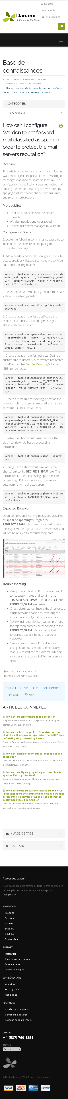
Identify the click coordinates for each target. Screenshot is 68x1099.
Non (31, 695)
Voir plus (8, 894)
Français (48, 3)
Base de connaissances (23, 79)
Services (9, 918)
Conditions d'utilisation (17, 1009)
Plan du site (11, 994)
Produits (42, 79)
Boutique (10, 933)
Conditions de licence (16, 1014)
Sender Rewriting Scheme (42, 364)
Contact (9, 923)
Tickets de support (15, 969)
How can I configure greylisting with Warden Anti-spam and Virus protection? (33, 774)
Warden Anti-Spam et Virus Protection (23, 83)
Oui (15, 695)
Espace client (11, 939)
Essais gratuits (52, 16)
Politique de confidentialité (19, 1019)
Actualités (50, 10)
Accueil (6, 79)
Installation (11, 953)
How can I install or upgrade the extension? (31, 716)
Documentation (13, 964)
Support (9, 928)
